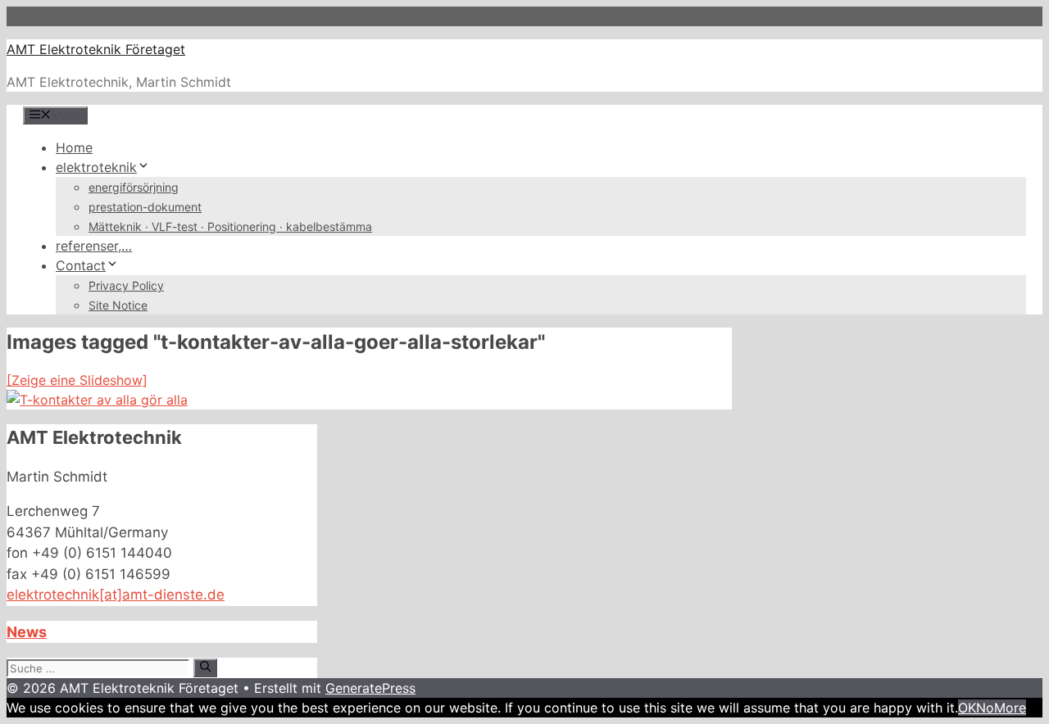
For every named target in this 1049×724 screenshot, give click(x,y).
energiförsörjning (134, 187)
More (1010, 707)
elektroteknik (96, 167)
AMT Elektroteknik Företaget (96, 49)
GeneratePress (370, 688)
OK (967, 707)
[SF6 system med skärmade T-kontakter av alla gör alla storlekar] (97, 399)
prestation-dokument (145, 207)
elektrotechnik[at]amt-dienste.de (116, 594)
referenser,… (94, 246)
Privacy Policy (126, 285)
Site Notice (118, 305)
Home (74, 147)
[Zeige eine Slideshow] (77, 380)
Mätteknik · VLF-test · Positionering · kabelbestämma (230, 226)
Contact (81, 265)
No (985, 707)
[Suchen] (205, 667)
